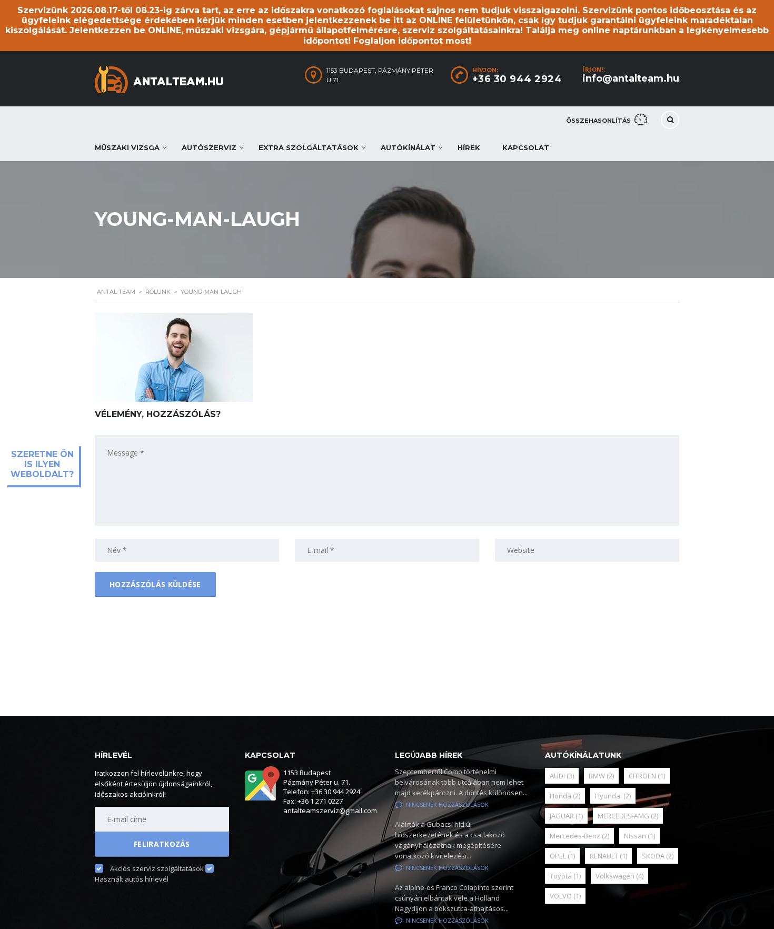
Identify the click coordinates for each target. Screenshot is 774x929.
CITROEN (647, 775)
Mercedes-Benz (579, 836)
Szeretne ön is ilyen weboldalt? (42, 464)
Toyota (565, 876)
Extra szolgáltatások (309, 147)
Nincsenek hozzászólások (447, 804)
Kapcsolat (525, 147)
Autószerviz (209, 147)
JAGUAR (566, 816)
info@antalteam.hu (630, 78)
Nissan (639, 836)
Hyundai (613, 795)
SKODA (657, 856)
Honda (565, 795)
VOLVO (565, 896)
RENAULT (608, 856)
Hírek (469, 147)
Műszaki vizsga (127, 147)
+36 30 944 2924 (517, 79)
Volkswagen (619, 876)
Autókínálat (408, 147)
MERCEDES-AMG (628, 816)
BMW (601, 775)
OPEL (562, 856)
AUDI (562, 775)
